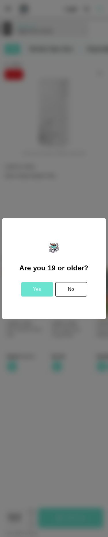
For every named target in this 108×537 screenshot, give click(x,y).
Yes (37, 289)
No (71, 289)
